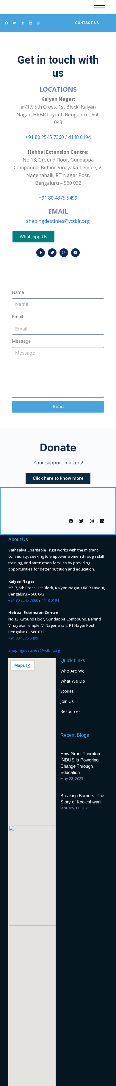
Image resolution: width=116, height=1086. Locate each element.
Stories (67, 691)
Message (21, 341)
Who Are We (72, 671)
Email (17, 316)
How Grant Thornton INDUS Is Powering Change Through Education (80, 763)
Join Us (67, 701)
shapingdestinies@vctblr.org (58, 221)
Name (18, 292)
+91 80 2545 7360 (44, 137)
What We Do (72, 681)
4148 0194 (79, 137)
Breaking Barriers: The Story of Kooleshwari (82, 798)
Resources (70, 711)
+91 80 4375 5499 (58, 198)
